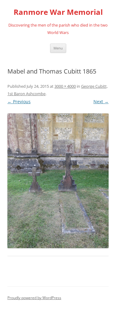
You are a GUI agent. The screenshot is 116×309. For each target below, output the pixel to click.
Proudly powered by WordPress (34, 297)
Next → (101, 101)
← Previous (19, 101)
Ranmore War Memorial (58, 12)
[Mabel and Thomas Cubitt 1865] (58, 180)
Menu (58, 48)
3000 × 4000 (65, 86)
